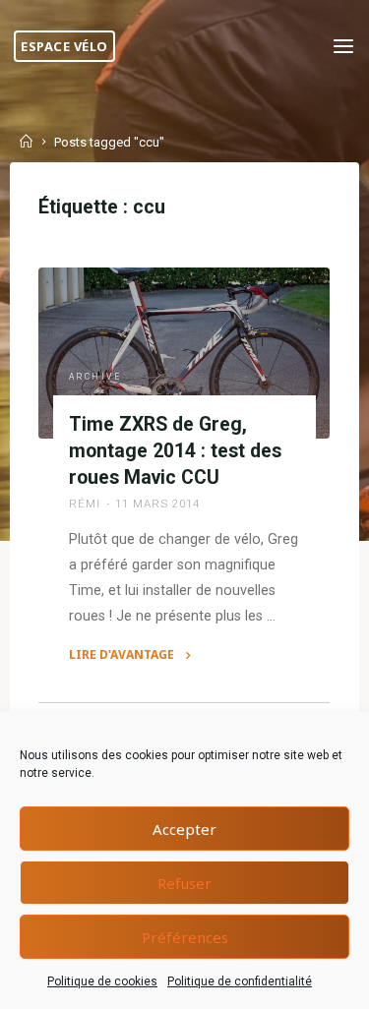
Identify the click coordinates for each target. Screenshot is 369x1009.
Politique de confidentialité (239, 981)
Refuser (184, 883)
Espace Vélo (64, 46)
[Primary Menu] (343, 47)
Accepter (184, 829)
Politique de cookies (102, 981)
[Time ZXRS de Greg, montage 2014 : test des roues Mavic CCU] (184, 353)
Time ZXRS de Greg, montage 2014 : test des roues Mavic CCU (175, 451)
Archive (95, 377)
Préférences (185, 937)
